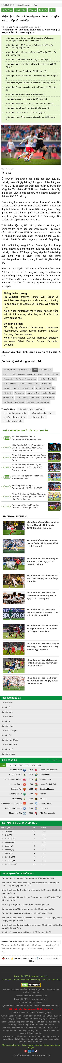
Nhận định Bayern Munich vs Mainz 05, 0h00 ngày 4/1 (30, 83)
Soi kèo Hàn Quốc (9, 740)
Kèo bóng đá (56, 760)
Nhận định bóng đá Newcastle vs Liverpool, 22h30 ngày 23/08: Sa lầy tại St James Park (31, 926)
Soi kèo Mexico (8, 754)
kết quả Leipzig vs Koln (42, 413)
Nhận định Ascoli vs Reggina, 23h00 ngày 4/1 (26, 99)
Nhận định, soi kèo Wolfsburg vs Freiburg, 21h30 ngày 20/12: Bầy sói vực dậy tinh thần (43, 647)
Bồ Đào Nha (46, 383)
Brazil (5, 383)
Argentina (13, 383)
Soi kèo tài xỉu (19, 402)
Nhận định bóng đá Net (28, 942)
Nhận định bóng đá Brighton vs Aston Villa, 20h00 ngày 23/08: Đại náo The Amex (29, 457)
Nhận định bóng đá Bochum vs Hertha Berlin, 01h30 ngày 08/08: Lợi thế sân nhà (43, 543)
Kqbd (43, 942)
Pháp (13, 374)
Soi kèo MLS (7, 749)
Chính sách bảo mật (51, 979)
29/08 (39, 765)
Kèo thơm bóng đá (48, 393)
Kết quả (32, 10)
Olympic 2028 (8, 397)
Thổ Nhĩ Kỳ (7, 388)
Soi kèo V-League (9, 730)
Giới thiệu (6, 979)
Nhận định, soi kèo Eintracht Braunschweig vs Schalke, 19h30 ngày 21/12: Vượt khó (43, 612)
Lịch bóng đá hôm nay (32, 945)
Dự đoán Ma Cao (48, 397)
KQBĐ (47, 760)
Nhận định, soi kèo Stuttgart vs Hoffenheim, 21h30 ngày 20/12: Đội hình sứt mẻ (42, 663)
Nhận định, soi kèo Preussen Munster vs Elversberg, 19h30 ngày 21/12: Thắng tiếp (41, 595)
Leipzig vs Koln (38, 417)
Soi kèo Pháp (7, 726)
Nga (37, 383)
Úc (32, 388)
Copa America (8, 379)
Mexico (30, 383)
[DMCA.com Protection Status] (31, 986)
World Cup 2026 (43, 374)
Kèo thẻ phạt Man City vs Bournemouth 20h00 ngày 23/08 (27, 437)
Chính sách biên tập (11, 1045)
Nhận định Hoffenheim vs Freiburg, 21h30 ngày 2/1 (29, 59)
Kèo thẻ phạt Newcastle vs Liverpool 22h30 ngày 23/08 (26, 913)
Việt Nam (21, 374)
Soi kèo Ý (5, 721)
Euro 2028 (31, 374)
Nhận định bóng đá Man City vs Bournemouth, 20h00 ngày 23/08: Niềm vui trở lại (27, 467)
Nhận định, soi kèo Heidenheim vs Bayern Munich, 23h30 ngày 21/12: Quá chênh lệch (42, 628)
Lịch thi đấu (20, 10)
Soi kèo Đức (7, 712)
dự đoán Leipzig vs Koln (15, 413)
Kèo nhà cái (53, 942)
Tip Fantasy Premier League (26, 379)
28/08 (33, 765)
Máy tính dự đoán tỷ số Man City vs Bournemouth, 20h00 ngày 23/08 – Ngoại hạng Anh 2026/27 (28, 448)
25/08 (15, 765)
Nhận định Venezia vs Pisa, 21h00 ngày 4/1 (25, 94)
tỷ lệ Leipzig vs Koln (13, 421)
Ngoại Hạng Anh (9, 369)
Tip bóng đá (7, 402)
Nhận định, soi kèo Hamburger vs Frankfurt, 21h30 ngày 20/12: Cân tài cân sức (42, 681)
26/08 (21, 765)
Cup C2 (6, 374)
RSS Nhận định (35, 949)
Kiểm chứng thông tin (32, 1045)
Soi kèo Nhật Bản (9, 744)
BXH (52, 10)
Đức (35, 369)
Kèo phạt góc (19, 393)
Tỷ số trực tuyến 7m (10, 945)
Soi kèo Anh (6, 702)
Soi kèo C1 (6, 707)
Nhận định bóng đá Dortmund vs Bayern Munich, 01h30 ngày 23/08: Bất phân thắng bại (43, 525)
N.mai (9, 765)
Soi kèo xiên (7, 393)
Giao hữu (30, 402)
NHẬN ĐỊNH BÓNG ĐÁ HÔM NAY (18, 873)
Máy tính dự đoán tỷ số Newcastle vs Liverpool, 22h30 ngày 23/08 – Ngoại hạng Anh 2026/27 (31, 919)
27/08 (27, 765)
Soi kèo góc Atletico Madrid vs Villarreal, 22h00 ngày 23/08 (25, 506)
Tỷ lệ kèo (43, 10)
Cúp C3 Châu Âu (22, 397)
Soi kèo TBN (7, 716)
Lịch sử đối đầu (49, 388)
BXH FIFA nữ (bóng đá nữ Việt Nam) (19, 823)
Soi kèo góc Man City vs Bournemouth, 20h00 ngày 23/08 (27, 486)
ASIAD (38, 388)
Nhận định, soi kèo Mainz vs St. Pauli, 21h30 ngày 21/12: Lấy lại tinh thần (42, 578)
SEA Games (35, 397)
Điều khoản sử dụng (30, 979)
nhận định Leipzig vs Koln (30, 409)
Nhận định (7, 10)
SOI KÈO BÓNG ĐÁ (11, 698)
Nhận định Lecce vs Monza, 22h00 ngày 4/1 (26, 112)
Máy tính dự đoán (33, 393)
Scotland (25, 388)
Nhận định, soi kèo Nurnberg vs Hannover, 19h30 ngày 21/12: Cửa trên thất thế (42, 561)
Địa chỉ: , (31, 990)
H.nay (3, 765)
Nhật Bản (42, 379)
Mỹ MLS (23, 383)
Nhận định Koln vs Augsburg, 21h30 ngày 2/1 (26, 71)
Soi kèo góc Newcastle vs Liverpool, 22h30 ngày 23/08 (26, 932)
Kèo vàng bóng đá (42, 402)
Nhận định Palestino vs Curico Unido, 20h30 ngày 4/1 (30, 103)
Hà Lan (16, 388)
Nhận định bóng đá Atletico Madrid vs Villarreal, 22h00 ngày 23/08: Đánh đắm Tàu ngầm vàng (29, 496)
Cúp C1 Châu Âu (45, 369)
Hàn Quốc (52, 379)
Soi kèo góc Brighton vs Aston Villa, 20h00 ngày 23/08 (28, 477)
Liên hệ (16, 979)
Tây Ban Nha (22, 369)
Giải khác (55, 374)
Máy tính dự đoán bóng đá (13, 949)
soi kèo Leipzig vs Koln (14, 417)
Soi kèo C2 (6, 735)
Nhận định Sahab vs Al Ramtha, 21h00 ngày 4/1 (27, 108)
